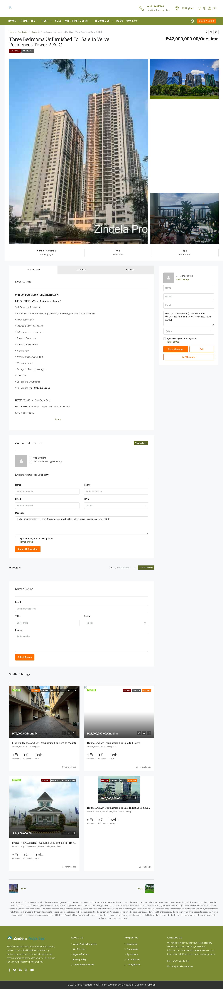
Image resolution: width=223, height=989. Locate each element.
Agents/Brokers (76, 21)
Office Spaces (133, 959)
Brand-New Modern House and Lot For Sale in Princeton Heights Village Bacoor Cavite (63, 842)
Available (28, 51)
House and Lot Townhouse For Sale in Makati (113, 742)
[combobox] (116, 505)
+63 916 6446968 (155, 6)
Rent (45, 21)
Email (18, 499)
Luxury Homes (133, 964)
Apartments (132, 954)
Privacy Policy (79, 959)
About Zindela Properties (85, 944)
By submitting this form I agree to (36, 540)
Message (19, 513)
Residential (132, 944)
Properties (27, 21)
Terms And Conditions (84, 964)
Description (33, 270)
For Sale (15, 51)
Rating (87, 616)
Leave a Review (146, 568)
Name (18, 485)
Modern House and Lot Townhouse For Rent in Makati (44, 742)
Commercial (132, 949)
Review (18, 630)
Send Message (175, 349)
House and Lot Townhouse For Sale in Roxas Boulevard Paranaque (125, 807)
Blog (119, 21)
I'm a (86, 499)
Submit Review (25, 657)
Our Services (79, 949)
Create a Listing (207, 21)
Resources (102, 21)
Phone (87, 485)
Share (58, 419)
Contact (132, 21)
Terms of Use (26, 542)
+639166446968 (40, 461)
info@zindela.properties (158, 10)
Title (17, 616)
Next (140, 888)
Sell (58, 21)
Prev (23, 888)
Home (12, 21)
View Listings (141, 443)
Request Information (28, 549)
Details (130, 270)
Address (81, 270)
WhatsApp (57, 461)
